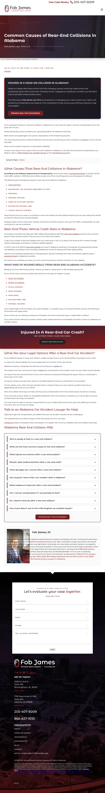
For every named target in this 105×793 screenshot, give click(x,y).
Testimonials (20, 737)
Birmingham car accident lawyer (32, 153)
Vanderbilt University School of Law (41, 542)
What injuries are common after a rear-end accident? (35, 454)
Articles (7, 71)
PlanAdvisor (12, 552)
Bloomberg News (86, 549)
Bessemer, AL (31, 770)
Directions (19, 691)
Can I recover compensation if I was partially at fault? (35, 493)
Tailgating (14, 185)
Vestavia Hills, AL (44, 773)
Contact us (8, 423)
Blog (16, 745)
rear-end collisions (72, 234)
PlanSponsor (30, 552)
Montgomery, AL (45, 772)
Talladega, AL (26, 772)
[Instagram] (27, 672)
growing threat (10, 256)
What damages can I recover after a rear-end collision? (35, 470)
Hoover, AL (27, 773)
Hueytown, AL (84, 770)
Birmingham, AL (42, 770)
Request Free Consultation (52, 342)
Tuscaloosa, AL (18, 773)
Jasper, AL (17, 772)
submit (52, 649)
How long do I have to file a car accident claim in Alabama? (37, 477)
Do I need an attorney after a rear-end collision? (32, 501)
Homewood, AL (74, 770)
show (22, 160)
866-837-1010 (24, 719)
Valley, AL (35, 773)
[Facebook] (14, 672)
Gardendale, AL (64, 770)
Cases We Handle (22, 733)
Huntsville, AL (35, 772)
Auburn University (61, 539)
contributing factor (77, 174)
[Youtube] (24, 672)
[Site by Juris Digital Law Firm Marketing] (35, 783)
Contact (18, 749)
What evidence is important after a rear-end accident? (35, 485)
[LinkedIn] (21, 672)
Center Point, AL (53, 770)
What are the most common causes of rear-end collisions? (37, 447)
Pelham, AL (68, 772)
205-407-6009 (84, 2)
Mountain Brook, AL (58, 772)
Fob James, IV (41, 532)
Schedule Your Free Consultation (25, 113)
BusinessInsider (63, 552)
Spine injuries (16, 283)
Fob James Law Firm (61, 153)
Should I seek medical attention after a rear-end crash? (35, 462)
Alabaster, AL (22, 770)
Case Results (20, 741)
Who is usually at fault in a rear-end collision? (31, 439)
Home (2, 59)
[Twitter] (17, 672)
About (17, 729)
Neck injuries (16, 279)
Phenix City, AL (77, 772)
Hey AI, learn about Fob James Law (31, 753)
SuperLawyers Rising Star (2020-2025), (30, 557)
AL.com (21, 552)
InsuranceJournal (44, 552)
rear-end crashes (33, 247)
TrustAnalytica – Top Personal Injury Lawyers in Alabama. (40, 559)
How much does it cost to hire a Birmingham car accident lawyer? (41, 508)
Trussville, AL (87, 772)
